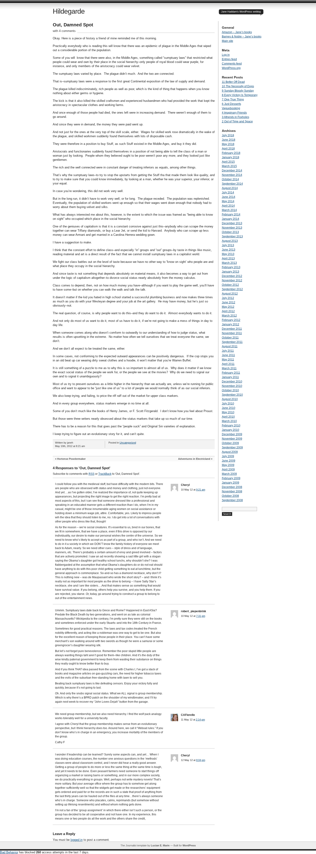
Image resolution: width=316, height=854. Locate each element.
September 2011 (232, 342)
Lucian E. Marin (160, 845)
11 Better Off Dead (233, 82)
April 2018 (228, 148)
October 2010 (230, 390)
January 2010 (230, 430)
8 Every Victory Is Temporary (239, 95)
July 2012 (228, 298)
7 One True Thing (233, 99)
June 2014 (228, 197)
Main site (227, 41)
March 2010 (229, 421)
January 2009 (230, 482)
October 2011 (230, 337)
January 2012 (230, 324)
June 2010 (228, 408)
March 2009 (229, 473)
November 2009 (232, 438)
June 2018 (228, 139)
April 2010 (228, 416)
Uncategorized (128, 442)
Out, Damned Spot (73, 24)
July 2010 (228, 403)
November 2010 (232, 386)
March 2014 (229, 210)
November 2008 (232, 491)
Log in (226, 54)
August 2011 (230, 346)
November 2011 (232, 333)
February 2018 (231, 153)
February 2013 (231, 267)
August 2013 (230, 240)
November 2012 (232, 280)
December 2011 (232, 328)
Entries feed (229, 59)
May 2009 (228, 465)
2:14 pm (200, 719)
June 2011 (228, 355)
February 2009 (231, 478)
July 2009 (228, 456)
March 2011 (229, 368)
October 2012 (230, 284)
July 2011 (228, 350)
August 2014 (230, 188)
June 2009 (228, 460)
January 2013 (230, 271)
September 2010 (232, 394)
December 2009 (232, 434)
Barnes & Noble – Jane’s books (241, 36)
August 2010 (230, 399)
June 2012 (228, 302)
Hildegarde (69, 11)
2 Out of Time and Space (237, 121)
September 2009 (232, 447)
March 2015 (229, 166)
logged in (77, 840)
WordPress (189, 845)
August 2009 (230, 451)
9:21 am (200, 489)
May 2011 (228, 359)
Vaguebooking (231, 108)
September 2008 (232, 500)
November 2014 (232, 175)
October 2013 (230, 232)
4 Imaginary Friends (234, 112)
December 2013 (232, 223)
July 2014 (228, 192)
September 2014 (232, 183)
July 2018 (228, 135)
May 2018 (228, 144)
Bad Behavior (9, 852)
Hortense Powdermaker (71, 458)
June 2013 (228, 249)
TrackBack (105, 473)
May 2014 (228, 201)
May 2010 (228, 412)
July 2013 (228, 245)
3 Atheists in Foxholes (235, 117)
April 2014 (228, 205)
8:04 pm (200, 760)
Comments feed (232, 63)
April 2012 (228, 311)
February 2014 (231, 214)
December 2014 (232, 170)
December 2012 (232, 276)
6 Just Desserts (231, 104)
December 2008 (232, 487)
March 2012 (229, 315)
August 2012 (230, 293)
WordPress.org (231, 68)
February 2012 (231, 320)
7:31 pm (200, 616)
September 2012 (232, 289)
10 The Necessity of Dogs (238, 86)
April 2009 (228, 469)
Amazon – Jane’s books (237, 32)
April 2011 (228, 364)
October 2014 (230, 179)
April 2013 (228, 258)
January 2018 (230, 157)
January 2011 (230, 377)
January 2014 (230, 218)
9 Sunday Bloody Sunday (238, 90)
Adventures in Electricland (194, 458)
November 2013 (232, 227)
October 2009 (230, 443)
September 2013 (232, 236)
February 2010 (231, 425)
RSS (91, 473)
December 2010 (232, 381)
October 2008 (230, 495)
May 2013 (228, 254)
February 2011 (231, 372)
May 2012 (228, 306)
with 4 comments (64, 31)
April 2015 (228, 161)
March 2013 (229, 262)
